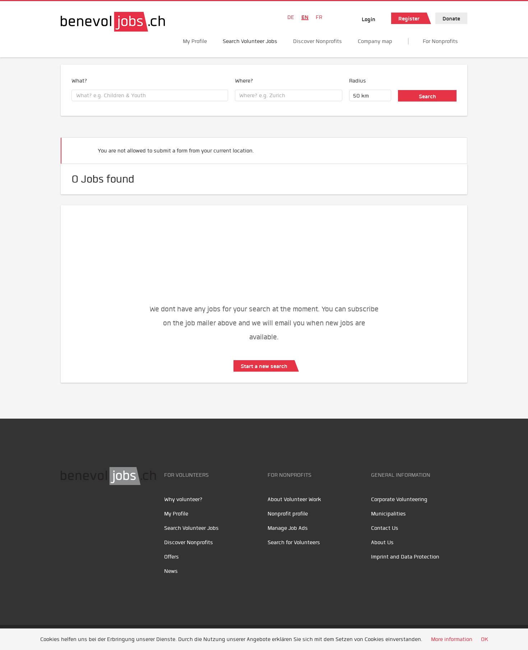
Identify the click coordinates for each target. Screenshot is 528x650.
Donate (451, 18)
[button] (451, 147)
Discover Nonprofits (317, 41)
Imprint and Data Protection (405, 557)
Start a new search (264, 366)
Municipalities (388, 513)
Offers (171, 557)
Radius (357, 80)
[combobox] (149, 95)
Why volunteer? (183, 499)
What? (79, 80)
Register (409, 18)
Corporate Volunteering (399, 499)
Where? (244, 80)
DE (290, 17)
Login (368, 19)
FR (319, 17)
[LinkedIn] (100, 507)
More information (451, 639)
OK (484, 639)
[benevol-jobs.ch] (113, 22)
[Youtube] (84, 507)
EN (305, 17)
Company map (375, 41)
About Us (382, 542)
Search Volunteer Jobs (250, 41)
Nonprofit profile (288, 513)
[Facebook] (68, 507)
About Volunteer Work (294, 499)
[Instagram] (114, 507)
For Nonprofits (440, 41)
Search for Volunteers (294, 542)
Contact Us (384, 528)
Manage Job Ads (288, 528)
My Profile (195, 41)
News (171, 571)
